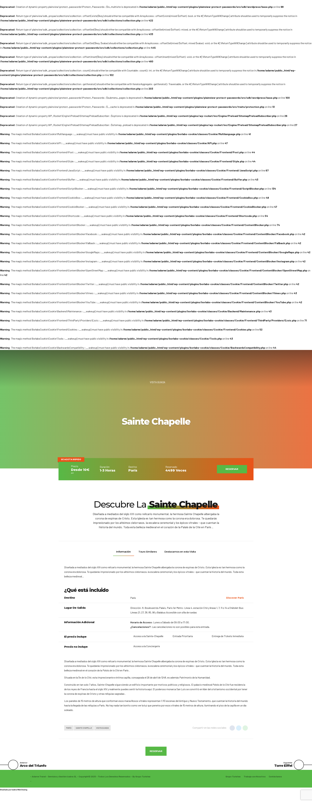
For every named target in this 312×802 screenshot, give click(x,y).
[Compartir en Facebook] (232, 728)
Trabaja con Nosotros (255, 776)
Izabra (14, 790)
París (69, 728)
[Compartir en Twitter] (238, 728)
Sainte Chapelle (84, 728)
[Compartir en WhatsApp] (245, 728)
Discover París (235, 597)
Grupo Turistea (233, 776)
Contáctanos (275, 776)
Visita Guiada (157, 382)
